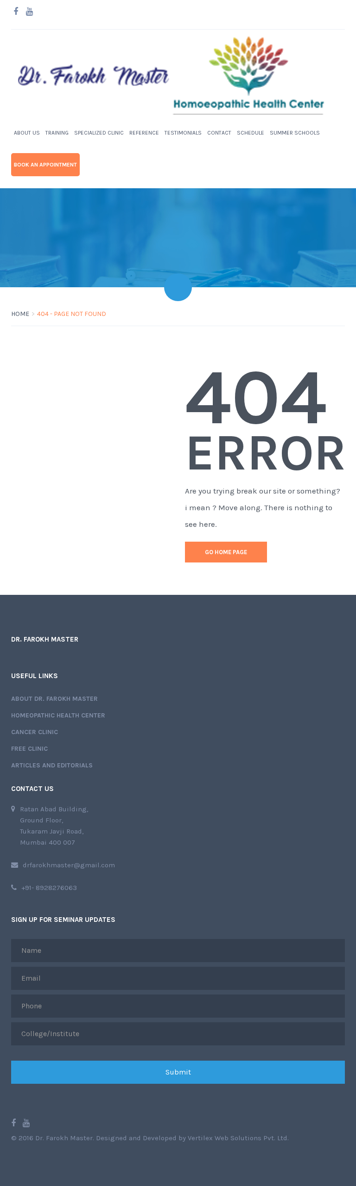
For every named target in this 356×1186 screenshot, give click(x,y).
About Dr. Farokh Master (54, 699)
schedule (250, 133)
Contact (219, 133)
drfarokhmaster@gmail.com (69, 865)
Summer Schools (295, 133)
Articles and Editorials (52, 765)
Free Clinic (29, 749)
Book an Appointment (45, 164)
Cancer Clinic (34, 732)
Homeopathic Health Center (58, 715)
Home (20, 314)
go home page (226, 552)
